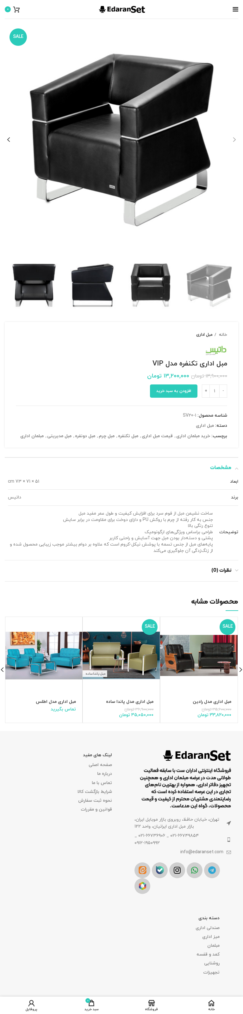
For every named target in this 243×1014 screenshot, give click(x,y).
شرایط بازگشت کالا (95, 792)
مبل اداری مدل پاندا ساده (129, 702)
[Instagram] (177, 870)
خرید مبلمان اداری (193, 436)
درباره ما (104, 774)
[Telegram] (212, 870)
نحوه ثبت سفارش (95, 801)
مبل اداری (204, 335)
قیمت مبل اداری (157, 436)
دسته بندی (209, 918)
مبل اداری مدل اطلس (56, 702)
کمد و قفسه (208, 954)
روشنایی (212, 963)
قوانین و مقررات (96, 809)
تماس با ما (102, 783)
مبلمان (213, 946)
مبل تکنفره (128, 436)
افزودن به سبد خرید (173, 391)
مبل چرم (107, 436)
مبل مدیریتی (59, 436)
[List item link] (182, 839)
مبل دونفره (85, 436)
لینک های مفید (97, 755)
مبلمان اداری (32, 436)
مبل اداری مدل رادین (212, 702)
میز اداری (211, 937)
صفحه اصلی (100, 765)
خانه (222, 335)
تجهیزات (211, 972)
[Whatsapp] (194, 870)
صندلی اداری (208, 928)
